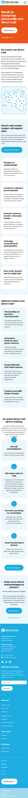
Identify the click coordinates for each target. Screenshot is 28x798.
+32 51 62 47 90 (8, 655)
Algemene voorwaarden (8, 796)
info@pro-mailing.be (10, 657)
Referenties (4, 767)
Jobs (2, 770)
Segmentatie (5, 748)
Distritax (4, 738)
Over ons (4, 760)
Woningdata (5, 751)
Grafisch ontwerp (6, 716)
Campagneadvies (6, 726)
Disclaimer (4, 793)
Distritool (4, 735)
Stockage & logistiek (7, 722)
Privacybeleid (5, 790)
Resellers (4, 764)
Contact (3, 774)
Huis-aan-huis (5, 705)
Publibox (4, 711)
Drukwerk (4, 719)
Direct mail (4, 708)
